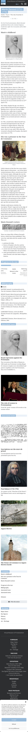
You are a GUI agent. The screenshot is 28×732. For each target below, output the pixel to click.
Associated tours (6, 590)
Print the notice (15, 602)
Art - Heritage (5, 621)
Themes (3, 619)
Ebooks (14, 687)
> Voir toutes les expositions (14, 675)
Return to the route (14, 272)
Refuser (14, 724)
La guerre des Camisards (14, 669)
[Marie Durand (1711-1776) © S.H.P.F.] (14, 46)
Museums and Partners (14, 693)
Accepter (14, 720)
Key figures (4, 614)
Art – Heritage (14, 649)
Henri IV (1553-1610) (14, 666)
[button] (25, 702)
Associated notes (6, 592)
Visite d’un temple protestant (14, 656)
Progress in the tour (7, 585)
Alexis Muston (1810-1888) (14, 664)
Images (14, 681)
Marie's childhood (6, 574)
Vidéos (14, 683)
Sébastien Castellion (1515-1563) (14, 667)
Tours (7, 15)
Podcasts (14, 685)
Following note (23, 272)
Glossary (3, 597)
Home (3, 15)
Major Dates (4, 611)
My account (14, 697)
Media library (14, 699)
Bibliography (5, 588)
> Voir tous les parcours (14, 658)
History (3, 616)
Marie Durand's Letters (8, 581)
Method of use (14, 695)
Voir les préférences (14, 728)
